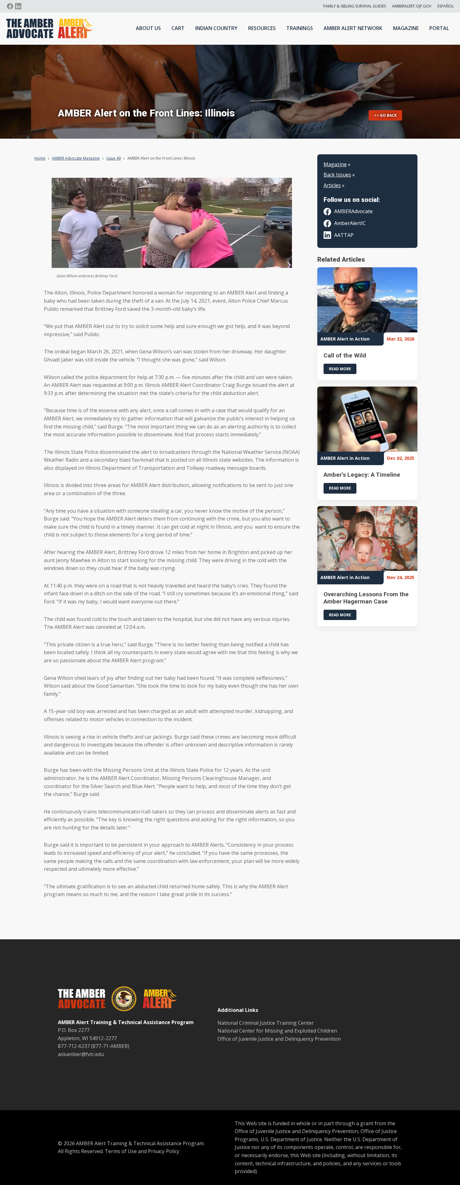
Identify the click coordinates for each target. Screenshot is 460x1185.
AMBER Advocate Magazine (76, 158)
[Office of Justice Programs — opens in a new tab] (120, 1000)
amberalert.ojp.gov (411, 6)
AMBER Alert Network (353, 28)
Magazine (406, 28)
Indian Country (216, 28)
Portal (439, 28)
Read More (340, 369)
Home (39, 158)
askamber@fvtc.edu (81, 1054)
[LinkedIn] (18, 6)
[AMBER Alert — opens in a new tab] (156, 1000)
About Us (148, 28)
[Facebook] (10, 6)
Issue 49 (113, 158)
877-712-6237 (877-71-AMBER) (93, 1046)
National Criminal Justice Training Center (265, 1022)
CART (178, 28)
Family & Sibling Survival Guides (354, 6)
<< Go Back (385, 115)
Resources (262, 28)
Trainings (299, 28)
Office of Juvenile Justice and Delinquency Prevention (279, 1038)
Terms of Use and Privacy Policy (142, 1151)
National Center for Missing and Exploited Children (277, 1030)
